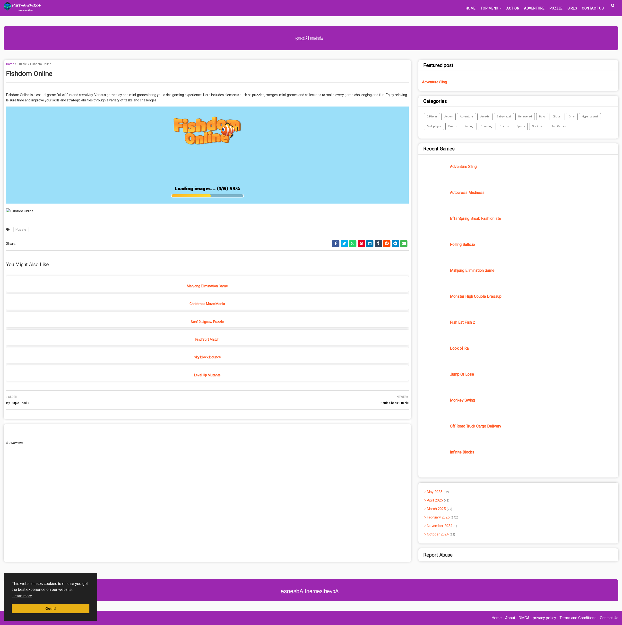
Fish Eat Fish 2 (462, 322)
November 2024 (441, 526)
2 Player (432, 116)
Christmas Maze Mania (207, 304)
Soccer (504, 126)
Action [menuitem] (512, 8)
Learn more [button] (22, 596)
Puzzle (22, 64)
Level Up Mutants (207, 375)
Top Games (559, 126)
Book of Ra (459, 348)
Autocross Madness (467, 192)
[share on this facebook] (335, 243)
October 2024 (440, 534)
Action (448, 116)
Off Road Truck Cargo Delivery (475, 426)
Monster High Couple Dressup (475, 296)
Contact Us (609, 618)
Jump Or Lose (462, 374)
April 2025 (437, 500)
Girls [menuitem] (572, 8)
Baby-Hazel (504, 116)
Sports (521, 126)
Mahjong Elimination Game (207, 286)
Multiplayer (434, 126)
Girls (572, 116)
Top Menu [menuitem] (489, 8)
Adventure (466, 116)
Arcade (485, 116)
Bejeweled (525, 116)
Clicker (557, 116)
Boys (542, 116)
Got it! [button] (50, 608)
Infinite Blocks (462, 452)
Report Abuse (438, 555)
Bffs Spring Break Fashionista (475, 218)
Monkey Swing (462, 400)
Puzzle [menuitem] (556, 8)
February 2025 (442, 517)
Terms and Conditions (578, 618)
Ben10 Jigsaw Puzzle (207, 322)
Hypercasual (590, 116)
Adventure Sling (434, 82)
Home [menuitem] (471, 8)
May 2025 (437, 492)
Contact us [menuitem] (593, 8)
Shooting (486, 126)
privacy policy (544, 618)
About (510, 618)
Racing (469, 126)
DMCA (523, 618)
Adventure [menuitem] (534, 8)
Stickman (538, 126)
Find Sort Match (207, 339)
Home (10, 64)
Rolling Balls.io (462, 244)
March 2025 (439, 509)
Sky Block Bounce (207, 357)
